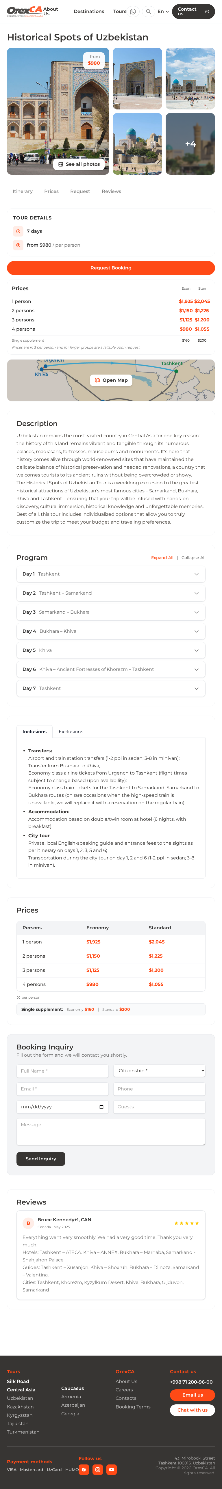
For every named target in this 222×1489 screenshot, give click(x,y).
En (161, 11)
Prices (51, 191)
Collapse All (194, 557)
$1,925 (186, 301)
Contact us (187, 11)
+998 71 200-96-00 (191, 1382)
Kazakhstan (20, 1407)
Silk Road (18, 1381)
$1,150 (186, 310)
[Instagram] (97, 1469)
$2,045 (202, 301)
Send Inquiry (41, 1159)
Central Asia (21, 1390)
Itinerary (23, 191)
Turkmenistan (23, 1432)
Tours (119, 11)
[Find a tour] (148, 11)
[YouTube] (111, 1469)
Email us (192, 1395)
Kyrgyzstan (20, 1415)
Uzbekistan (20, 1398)
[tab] (34, 731)
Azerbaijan (73, 1405)
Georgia (70, 1414)
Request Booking (111, 268)
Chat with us (192, 1410)
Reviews (111, 191)
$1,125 (186, 320)
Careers (124, 1390)
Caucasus (72, 1388)
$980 (186, 329)
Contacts (126, 1398)
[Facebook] (84, 1469)
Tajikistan (18, 1423)
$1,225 (202, 310)
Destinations (89, 11)
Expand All (162, 557)
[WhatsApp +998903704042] (133, 11)
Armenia (71, 1396)
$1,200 (202, 320)
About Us (50, 11)
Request (80, 191)
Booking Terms (133, 1407)
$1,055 (202, 329)
